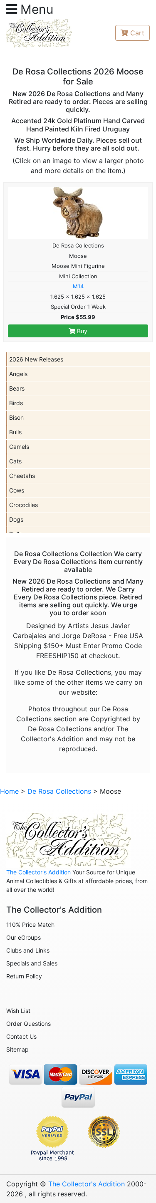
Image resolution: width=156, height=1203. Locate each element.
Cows (16, 490)
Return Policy (24, 976)
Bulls (15, 432)
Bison (16, 417)
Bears (17, 388)
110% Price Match (30, 924)
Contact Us (21, 1036)
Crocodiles (23, 504)
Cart (137, 33)
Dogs (16, 519)
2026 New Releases (36, 359)
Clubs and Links (28, 950)
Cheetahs (22, 475)
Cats (15, 461)
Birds (16, 402)
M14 (78, 286)
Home (9, 791)
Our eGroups (23, 937)
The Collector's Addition (38, 872)
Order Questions (28, 1023)
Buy (81, 330)
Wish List (18, 1010)
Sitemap (17, 1049)
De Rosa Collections (59, 791)
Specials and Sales (31, 963)
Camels (19, 446)
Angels (18, 373)
